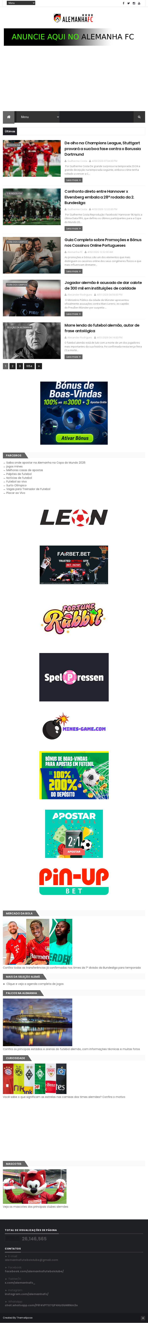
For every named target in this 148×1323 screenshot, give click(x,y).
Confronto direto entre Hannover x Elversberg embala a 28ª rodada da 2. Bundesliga (99, 197)
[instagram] (134, 3)
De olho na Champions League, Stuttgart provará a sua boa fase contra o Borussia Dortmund (103, 148)
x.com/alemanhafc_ (20, 1283)
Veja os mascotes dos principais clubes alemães (35, 1207)
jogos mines (14, 466)
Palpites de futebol (19, 474)
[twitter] (129, 3)
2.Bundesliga (14, 193)
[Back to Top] (143, 1318)
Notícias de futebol (19, 478)
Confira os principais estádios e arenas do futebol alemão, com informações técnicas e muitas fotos (71, 1049)
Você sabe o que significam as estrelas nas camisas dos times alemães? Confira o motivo (64, 1097)
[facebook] (123, 3)
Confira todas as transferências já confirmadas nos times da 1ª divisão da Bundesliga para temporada (72, 968)
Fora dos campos (17, 241)
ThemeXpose (24, 1317)
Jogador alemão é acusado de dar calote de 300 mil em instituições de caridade (103, 285)
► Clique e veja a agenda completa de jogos (33, 984)
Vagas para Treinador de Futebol (28, 489)
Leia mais (72, 180)
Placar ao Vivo (15, 493)
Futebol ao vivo (16, 481)
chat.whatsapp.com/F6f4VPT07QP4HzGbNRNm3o (41, 1305)
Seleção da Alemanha (19, 327)
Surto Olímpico (16, 485)
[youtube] (139, 3)
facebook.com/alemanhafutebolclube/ (34, 1271)
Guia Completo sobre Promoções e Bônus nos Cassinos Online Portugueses (103, 242)
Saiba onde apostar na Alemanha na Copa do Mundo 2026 (45, 463)
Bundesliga (13, 145)
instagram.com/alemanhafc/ (26, 1294)
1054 (29, 366)
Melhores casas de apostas (24, 470)
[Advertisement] (74, 82)
